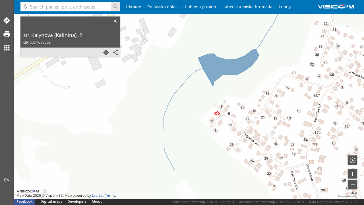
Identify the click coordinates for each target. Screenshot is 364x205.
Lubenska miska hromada (247, 6)
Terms (110, 195)
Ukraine (133, 6)
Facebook (24, 201)
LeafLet (98, 195)
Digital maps (51, 201)
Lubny (285, 6)
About (97, 201)
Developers (76, 201)
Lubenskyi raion (200, 6)
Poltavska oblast (163, 6)
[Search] (115, 6)
